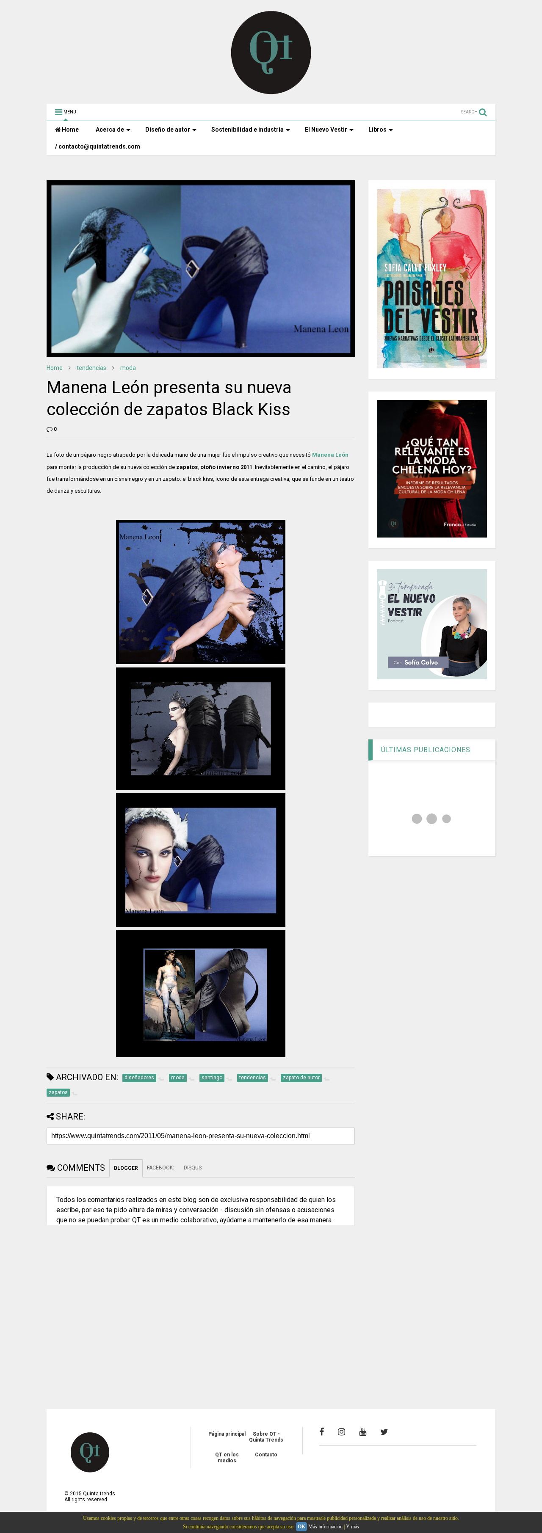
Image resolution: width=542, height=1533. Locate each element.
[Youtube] (362, 1432)
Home (70, 129)
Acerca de (110, 129)
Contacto (266, 1455)
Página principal (227, 1434)
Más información (325, 1527)
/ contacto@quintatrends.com (97, 146)
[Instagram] (341, 1432)
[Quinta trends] (271, 93)
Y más (352, 1527)
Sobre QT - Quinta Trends (266, 1437)
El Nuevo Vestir (326, 129)
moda (128, 367)
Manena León (330, 455)
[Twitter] (384, 1432)
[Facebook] (321, 1432)
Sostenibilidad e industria (247, 129)
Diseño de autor (167, 129)
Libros (377, 129)
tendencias (91, 367)
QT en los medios (227, 1458)
